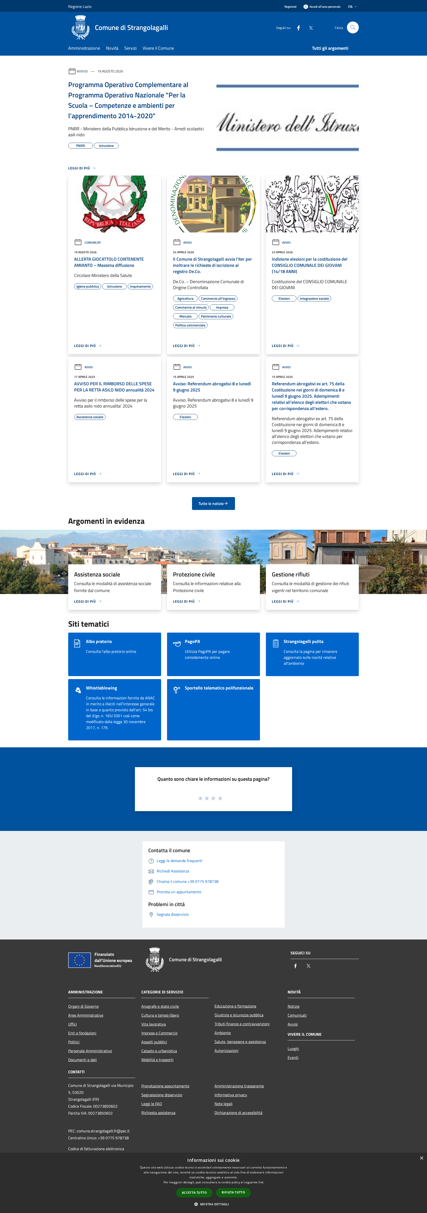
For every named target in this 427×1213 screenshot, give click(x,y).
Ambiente (222, 1033)
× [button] (421, 1158)
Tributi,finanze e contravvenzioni (242, 1024)
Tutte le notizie (211, 503)
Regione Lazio (79, 6)
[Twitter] (309, 27)
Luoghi (293, 1049)
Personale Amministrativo (90, 1051)
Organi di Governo (83, 1006)
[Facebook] (296, 27)
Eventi (293, 1057)
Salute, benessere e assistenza (240, 1042)
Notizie (293, 1006)
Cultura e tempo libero (160, 1015)
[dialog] (213, 1183)
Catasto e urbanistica (159, 1051)
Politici (74, 1042)
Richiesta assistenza (158, 1113)
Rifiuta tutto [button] (233, 1192)
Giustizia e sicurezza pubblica (238, 1015)
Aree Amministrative (85, 1015)
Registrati (290, 6)
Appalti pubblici (154, 1042)
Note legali (223, 1104)
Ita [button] (350, 6)
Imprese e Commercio (159, 1033)
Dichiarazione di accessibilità (238, 1113)
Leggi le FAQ (151, 1104)
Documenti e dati (82, 1060)
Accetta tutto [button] (194, 1192)
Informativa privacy (230, 1095)
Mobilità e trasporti (157, 1060)
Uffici (72, 1024)
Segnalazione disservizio (161, 1095)
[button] (213, 1204)
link (260, 1182)
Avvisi (82, 71)
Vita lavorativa (153, 1024)
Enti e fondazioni (82, 1033)
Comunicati (93, 242)
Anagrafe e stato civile (160, 1006)
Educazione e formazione (235, 1006)
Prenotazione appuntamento (165, 1086)
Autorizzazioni (226, 1050)
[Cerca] (353, 27)
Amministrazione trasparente (239, 1086)
